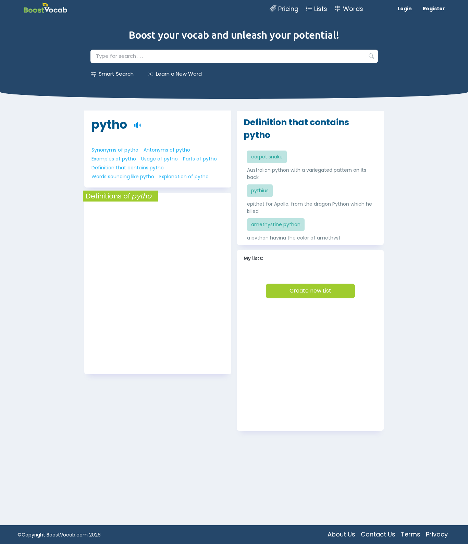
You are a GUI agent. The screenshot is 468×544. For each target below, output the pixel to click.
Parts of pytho (200, 158)
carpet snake (267, 156)
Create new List (310, 291)
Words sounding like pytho (122, 176)
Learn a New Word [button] (179, 73)
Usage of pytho (159, 158)
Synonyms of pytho (114, 149)
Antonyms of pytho (167, 149)
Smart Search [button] (116, 73)
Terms (410, 534)
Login (405, 8)
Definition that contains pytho (127, 167)
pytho (109, 124)
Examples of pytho (113, 158)
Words (353, 8)
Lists (320, 8)
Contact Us (378, 534)
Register (434, 8)
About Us (341, 534)
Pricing (288, 8)
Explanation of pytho (184, 176)
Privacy (437, 534)
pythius (260, 190)
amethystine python (275, 224)
